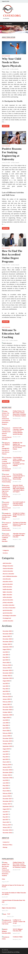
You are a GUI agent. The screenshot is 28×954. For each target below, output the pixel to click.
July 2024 (5, 652)
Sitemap (5, 847)
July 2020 (5, 720)
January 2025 (6, 636)
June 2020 (5, 722)
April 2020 (5, 728)
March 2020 (6, 730)
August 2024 (6, 649)
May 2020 (5, 725)
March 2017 (6, 822)
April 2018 (5, 788)
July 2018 (5, 780)
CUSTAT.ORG (12, 15)
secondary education (8, 605)
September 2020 (7, 715)
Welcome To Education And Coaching (10, 334)
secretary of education (9, 607)
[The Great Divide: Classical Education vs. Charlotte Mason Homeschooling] (7, 474)
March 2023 (6, 694)
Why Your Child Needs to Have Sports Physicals (11, 62)
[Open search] (24, 23)
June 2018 (5, 783)
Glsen (3, 879)
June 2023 (5, 686)
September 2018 (7, 777)
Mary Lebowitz (15, 69)
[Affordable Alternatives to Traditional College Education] (7, 534)
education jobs (7, 579)
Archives (5, 553)
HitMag (17, 952)
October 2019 (6, 743)
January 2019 (6, 767)
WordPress (10, 952)
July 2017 (5, 811)
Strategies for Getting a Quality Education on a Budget (19, 515)
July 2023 (5, 683)
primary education (8, 602)
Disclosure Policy (7, 844)
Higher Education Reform (9, 908)
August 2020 (6, 717)
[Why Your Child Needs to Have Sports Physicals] (14, 47)
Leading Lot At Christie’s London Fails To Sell (19, 921)
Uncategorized (7, 618)
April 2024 (5, 660)
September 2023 (7, 678)
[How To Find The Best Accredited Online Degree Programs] (14, 239)
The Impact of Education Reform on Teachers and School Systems (19, 524)
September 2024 (7, 646)
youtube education (8, 620)
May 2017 (5, 817)
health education (7, 586)
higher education (7, 592)
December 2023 (7, 670)
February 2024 (7, 665)
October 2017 (6, 804)
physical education (8, 600)
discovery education (8, 573)
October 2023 (6, 675)
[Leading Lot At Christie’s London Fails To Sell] (7, 920)
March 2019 (6, 762)
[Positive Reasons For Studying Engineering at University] (14, 137)
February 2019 (7, 764)
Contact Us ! (6, 842)
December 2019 (7, 738)
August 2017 (6, 809)
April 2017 (5, 819)
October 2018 (6, 775)
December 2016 (7, 830)
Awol (8, 914)
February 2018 (7, 793)
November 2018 (7, 772)
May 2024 (5, 657)
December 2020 (7, 707)
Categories (6, 550)
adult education (6, 56)
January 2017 (6, 827)
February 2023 (7, 696)
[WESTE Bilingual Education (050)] (7, 929)
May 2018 (5, 785)
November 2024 (7, 641)
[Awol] (4, 914)
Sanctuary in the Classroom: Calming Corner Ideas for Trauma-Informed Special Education (18, 431)
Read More (5, 126)
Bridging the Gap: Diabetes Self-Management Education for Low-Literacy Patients (19, 446)
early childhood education (10, 576)
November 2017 (7, 801)
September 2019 (7, 746)
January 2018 (6, 796)
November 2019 (7, 741)
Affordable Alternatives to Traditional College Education (19, 535)
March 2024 (6, 662)
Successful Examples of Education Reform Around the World (19, 503)
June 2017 (5, 814)
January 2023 (6, 699)
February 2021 (7, 701)
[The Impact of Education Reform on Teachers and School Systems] (7, 522)
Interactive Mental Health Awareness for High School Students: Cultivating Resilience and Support (18, 488)
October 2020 (6, 712)
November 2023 (7, 673)
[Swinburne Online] (7, 937)
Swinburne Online (17, 936)
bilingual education (8, 565)
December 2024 (7, 639)
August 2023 (6, 680)
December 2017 (7, 798)
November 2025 (7, 633)
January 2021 (6, 704)
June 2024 (5, 654)
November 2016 (7, 832)
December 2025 (7, 631)
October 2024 (6, 644)
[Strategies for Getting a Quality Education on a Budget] (7, 513)
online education (7, 597)
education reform (7, 581)
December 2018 (7, 769)
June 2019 (5, 754)
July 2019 (5, 751)
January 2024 (6, 667)
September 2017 (7, 806)
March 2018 (6, 790)
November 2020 (7, 709)
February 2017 (7, 824)
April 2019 (5, 759)
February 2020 (7, 733)
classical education (8, 568)
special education (7, 610)
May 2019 (5, 756)
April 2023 (5, 691)
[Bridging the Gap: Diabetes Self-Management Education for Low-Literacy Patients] (7, 442)
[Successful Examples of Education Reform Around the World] (7, 502)
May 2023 (5, 688)
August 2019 (6, 749)
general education (8, 584)
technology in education (9, 615)
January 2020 (6, 735)
